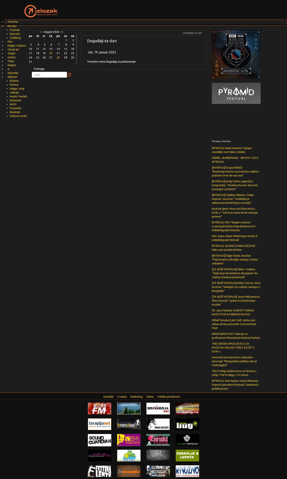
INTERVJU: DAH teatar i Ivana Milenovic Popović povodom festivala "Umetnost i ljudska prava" (235, 384)
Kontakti (108, 396)
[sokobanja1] (129, 455)
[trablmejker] (158, 424)
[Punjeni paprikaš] (129, 471)
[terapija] (99, 424)
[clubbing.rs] (187, 408)
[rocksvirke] (158, 455)
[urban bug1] (187, 424)
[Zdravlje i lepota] (187, 455)
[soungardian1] (99, 439)
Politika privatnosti (169, 396)
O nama (122, 396)
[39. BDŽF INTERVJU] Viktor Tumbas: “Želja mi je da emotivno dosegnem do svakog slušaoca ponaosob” (235, 273)
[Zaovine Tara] (129, 408)
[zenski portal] (158, 439)
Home (150, 396)
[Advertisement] (190, 9)
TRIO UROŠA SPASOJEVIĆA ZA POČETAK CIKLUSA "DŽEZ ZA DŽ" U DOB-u (233, 347)
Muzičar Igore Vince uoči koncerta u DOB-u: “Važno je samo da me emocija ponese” (235, 212)
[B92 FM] (99, 408)
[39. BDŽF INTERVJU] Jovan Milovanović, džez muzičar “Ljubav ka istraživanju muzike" (236, 300)
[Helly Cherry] (158, 471)
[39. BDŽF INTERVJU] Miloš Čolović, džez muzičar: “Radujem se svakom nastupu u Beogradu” (236, 286)
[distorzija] (158, 408)
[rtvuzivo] (187, 471)
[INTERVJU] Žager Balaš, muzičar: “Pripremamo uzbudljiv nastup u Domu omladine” (235, 259)
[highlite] (99, 455)
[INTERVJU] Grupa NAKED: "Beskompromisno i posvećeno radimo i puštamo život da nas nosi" (235, 171)
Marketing (136, 396)
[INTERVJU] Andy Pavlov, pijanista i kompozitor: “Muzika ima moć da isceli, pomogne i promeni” (235, 185)
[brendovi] (129, 424)
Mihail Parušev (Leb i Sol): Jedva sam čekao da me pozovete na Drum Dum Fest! (234, 324)
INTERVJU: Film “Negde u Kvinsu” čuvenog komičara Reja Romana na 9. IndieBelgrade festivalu (234, 226)
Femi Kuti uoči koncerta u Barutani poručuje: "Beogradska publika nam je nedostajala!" (234, 361)
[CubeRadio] (187, 439)
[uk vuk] (129, 439)
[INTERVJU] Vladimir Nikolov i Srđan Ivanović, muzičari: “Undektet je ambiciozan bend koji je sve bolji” (233, 198)
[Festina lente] (99, 471)
